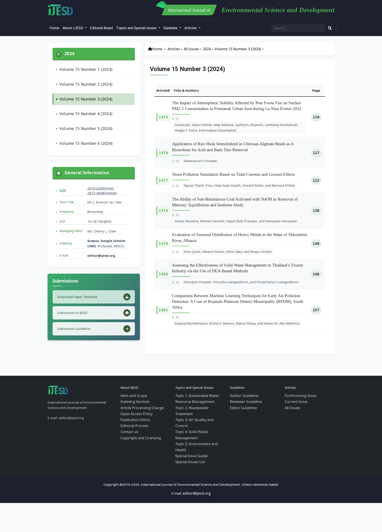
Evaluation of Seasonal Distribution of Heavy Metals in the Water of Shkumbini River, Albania (239, 228)
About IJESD (73, 28)
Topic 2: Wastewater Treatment (198, 390)
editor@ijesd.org (101, 248)
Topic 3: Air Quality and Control (199, 395)
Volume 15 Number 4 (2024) (83, 109)
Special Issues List (188, 422)
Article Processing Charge (139, 390)
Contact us (128, 411)
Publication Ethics (133, 400)
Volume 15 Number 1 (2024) (83, 68)
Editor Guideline (242, 390)
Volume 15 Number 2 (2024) (83, 82)
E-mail (63, 248)
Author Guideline (243, 379)
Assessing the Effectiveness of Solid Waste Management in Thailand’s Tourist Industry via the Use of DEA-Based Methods (237, 258)
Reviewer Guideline (244, 384)
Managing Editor (71, 223)
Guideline (170, 28)
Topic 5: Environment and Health (200, 411)
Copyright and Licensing (138, 416)
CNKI (91, 238)
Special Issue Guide (190, 416)
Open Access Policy (135, 395)
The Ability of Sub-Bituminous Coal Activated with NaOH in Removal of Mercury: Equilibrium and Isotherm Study (235, 198)
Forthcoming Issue (299, 379)
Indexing (65, 236)
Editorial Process (133, 406)
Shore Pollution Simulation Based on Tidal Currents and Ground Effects (233, 171)
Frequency (66, 204)
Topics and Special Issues (136, 28)
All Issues (188, 48)
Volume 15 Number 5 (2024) (83, 123)
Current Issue (295, 384)
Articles (191, 28)
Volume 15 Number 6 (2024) (83, 136)
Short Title (66, 194)
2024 (204, 48)
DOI (62, 214)
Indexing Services (133, 384)
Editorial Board (101, 28)
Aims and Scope (132, 379)
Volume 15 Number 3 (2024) (83, 95)
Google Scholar (113, 233)
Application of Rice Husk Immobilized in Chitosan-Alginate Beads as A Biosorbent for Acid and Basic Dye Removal (233, 144)
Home (54, 28)
